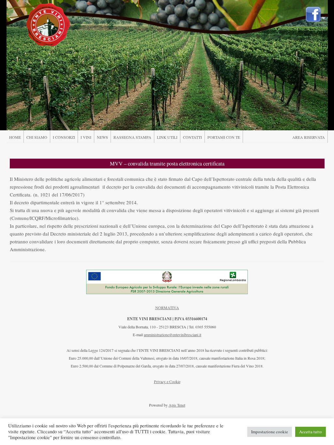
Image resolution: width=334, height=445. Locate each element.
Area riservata (308, 137)
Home (15, 137)
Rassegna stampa (132, 137)
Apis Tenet (177, 405)
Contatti (192, 137)
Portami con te (223, 137)
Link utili (167, 137)
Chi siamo (36, 137)
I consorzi (64, 137)
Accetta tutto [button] (310, 432)
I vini (86, 137)
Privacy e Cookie (167, 381)
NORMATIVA (167, 307)
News (102, 137)
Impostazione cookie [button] (269, 432)
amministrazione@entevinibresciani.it (172, 334)
